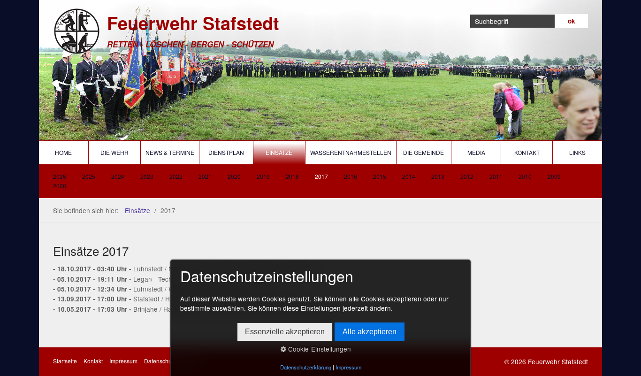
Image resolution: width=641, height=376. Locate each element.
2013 (437, 176)
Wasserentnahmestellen (350, 152)
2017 (321, 176)
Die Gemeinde (423, 152)
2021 (205, 176)
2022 (176, 176)
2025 (88, 176)
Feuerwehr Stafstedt (193, 23)
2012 (466, 176)
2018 (292, 176)
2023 (146, 176)
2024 (117, 176)
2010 (525, 176)
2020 (234, 176)
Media (476, 152)
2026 (59, 176)
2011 (496, 176)
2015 (379, 176)
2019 (263, 176)
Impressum (123, 361)
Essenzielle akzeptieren (285, 332)
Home (63, 152)
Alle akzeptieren (370, 332)
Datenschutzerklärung (305, 367)
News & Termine (169, 152)
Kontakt (527, 152)
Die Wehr (114, 152)
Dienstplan (226, 152)
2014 (408, 176)
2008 (59, 186)
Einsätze (279, 152)
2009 (554, 176)
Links (577, 152)
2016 (350, 176)
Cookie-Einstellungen (318, 348)
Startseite (65, 361)
